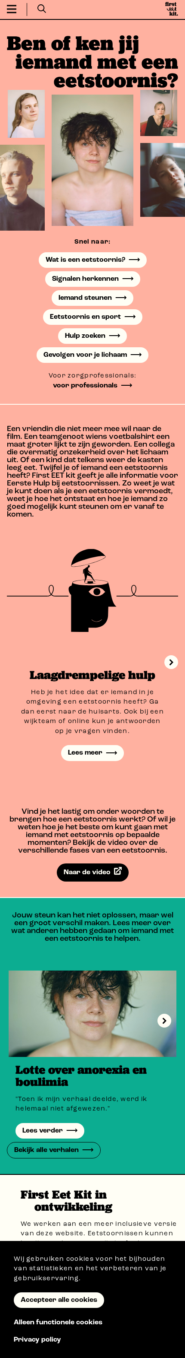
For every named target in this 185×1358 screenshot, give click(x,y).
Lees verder (42, 1130)
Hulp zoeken (85, 336)
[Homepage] (171, 9)
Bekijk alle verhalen (46, 1150)
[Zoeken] (41, 9)
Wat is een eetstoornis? (85, 260)
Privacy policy (37, 1339)
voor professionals (85, 385)
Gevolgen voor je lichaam (85, 355)
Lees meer (85, 752)
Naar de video (87, 872)
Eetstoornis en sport (85, 317)
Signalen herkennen (85, 279)
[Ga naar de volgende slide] (164, 1021)
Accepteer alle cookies (59, 1300)
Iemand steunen (85, 298)
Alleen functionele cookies (58, 1322)
